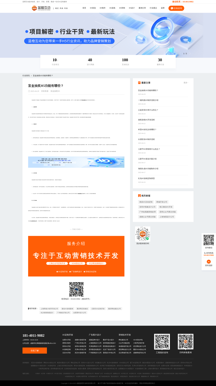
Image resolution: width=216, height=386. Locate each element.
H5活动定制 (129, 383)
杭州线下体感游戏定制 (108, 366)
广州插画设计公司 (95, 353)
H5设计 (132, 8)
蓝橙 (163, 8)
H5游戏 (112, 8)
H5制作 (103, 8)
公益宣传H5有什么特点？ (148, 110)
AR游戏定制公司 (70, 376)
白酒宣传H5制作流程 (146, 139)
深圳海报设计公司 (153, 366)
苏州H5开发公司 (186, 363)
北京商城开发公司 (125, 353)
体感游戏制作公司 (92, 366)
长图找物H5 (160, 363)
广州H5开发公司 (80, 343)
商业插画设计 (147, 373)
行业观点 (153, 8)
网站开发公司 (90, 373)
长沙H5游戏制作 (112, 363)
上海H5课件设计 (153, 368)
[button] (190, 53)
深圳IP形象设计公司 (147, 207)
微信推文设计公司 (134, 376)
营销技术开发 (125, 335)
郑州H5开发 (66, 346)
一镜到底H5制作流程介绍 (148, 100)
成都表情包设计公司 (172, 363)
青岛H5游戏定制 (79, 366)
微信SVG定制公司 (157, 373)
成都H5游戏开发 (80, 340)
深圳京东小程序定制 (124, 366)
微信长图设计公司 (148, 363)
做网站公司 (116, 373)
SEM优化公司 (77, 263)
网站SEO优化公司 (50, 363)
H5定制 (61, 2)
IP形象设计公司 (100, 363)
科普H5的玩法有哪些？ (147, 129)
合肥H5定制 (165, 366)
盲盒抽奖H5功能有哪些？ (43, 76)
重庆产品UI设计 (108, 340)
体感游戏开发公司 (125, 346)
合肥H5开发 (66, 340)
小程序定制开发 (138, 343)
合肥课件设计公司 (79, 313)
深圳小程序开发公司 (110, 368)
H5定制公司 (132, 373)
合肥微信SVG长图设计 (126, 368)
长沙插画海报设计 (47, 313)
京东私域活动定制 (70, 368)
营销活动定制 (91, 272)
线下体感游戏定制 (104, 376)
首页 (84, 8)
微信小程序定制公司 (181, 373)
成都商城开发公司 (139, 353)
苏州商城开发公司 (57, 368)
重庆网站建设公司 (114, 309)
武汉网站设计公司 (139, 346)
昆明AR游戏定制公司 (94, 368)
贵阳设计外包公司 (109, 353)
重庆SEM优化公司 (139, 349)
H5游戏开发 (52, 366)
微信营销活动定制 (169, 373)
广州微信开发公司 (63, 313)
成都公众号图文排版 (147, 217)
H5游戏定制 (66, 349)
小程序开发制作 (79, 373)
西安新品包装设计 (109, 346)
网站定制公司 (75, 363)
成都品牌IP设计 (94, 340)
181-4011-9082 (33, 335)
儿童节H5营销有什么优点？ (149, 149)
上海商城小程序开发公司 (49, 309)
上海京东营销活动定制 (65, 366)
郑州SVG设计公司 (87, 363)
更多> (186, 83)
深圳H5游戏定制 (80, 346)
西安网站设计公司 (125, 349)
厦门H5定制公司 (135, 363)
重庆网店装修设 (82, 309)
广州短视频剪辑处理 (147, 212)
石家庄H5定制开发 (98, 309)
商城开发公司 (161, 202)
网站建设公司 (123, 340)
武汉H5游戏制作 (36, 363)
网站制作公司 (154, 376)
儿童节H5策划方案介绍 (147, 159)
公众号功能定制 (124, 343)
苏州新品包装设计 (95, 349)
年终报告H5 (188, 366)
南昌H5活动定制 (145, 202)
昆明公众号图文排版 (168, 212)
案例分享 (142, 8)
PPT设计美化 (58, 373)
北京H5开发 (66, 353)
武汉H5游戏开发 (80, 353)
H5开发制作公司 (93, 376)
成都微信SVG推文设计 (39, 366)
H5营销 (122, 8)
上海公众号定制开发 (57, 263)
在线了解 (35, 350)
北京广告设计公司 (109, 349)
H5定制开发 (63, 272)
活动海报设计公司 (68, 373)
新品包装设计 (115, 376)
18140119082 (188, 2)
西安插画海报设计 (176, 366)
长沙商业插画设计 (96, 263)
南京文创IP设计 (179, 368)
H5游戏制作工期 (140, 368)
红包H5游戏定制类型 (146, 178)
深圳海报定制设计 (109, 343)
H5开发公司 (124, 373)
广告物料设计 (76, 272)
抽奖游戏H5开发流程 (146, 120)
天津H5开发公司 (80, 349)
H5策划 (93, 8)
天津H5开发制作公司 (139, 366)
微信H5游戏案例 (67, 309)
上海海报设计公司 (167, 217)
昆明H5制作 (66, 343)
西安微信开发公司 (166, 368)
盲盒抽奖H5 (55, 91)
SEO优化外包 (138, 340)
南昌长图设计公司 (63, 363)
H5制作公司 (49, 373)
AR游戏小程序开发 (81, 376)
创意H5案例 (82, 368)
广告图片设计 (95, 335)
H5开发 (43, 373)
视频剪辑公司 (145, 376)
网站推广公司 (99, 373)
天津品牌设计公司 (95, 346)
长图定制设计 (124, 376)
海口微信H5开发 (165, 207)
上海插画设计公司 (95, 343)
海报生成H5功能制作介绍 (148, 169)
